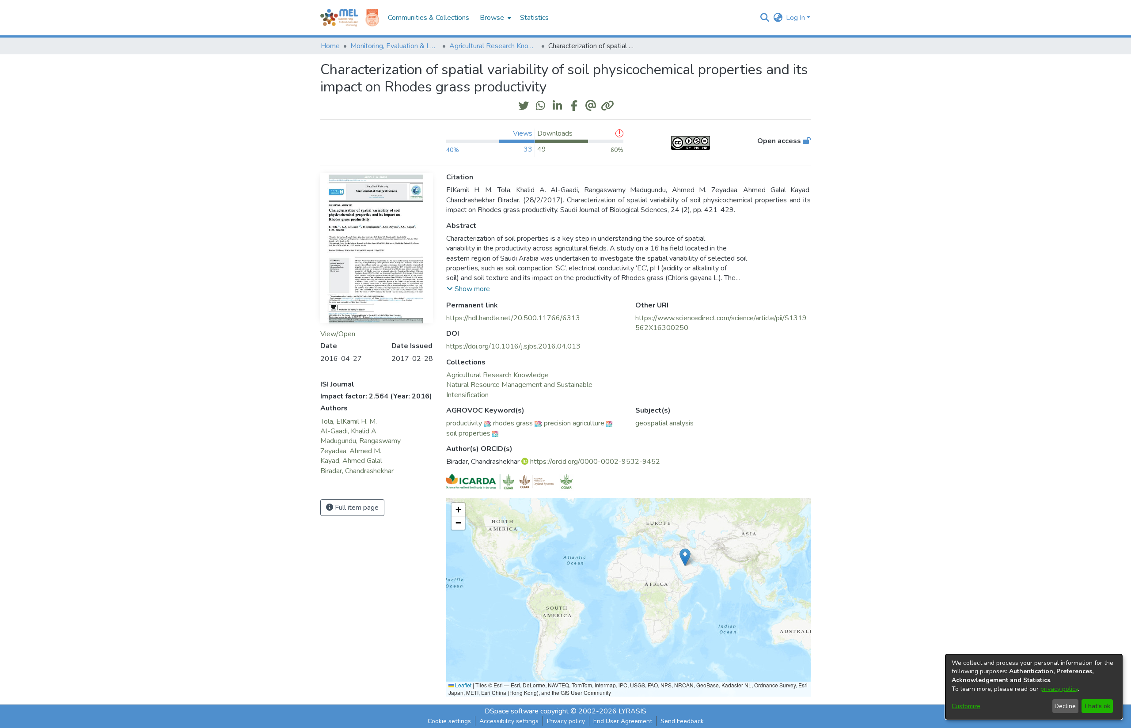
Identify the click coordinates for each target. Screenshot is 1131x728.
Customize (966, 706)
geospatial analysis (664, 423)
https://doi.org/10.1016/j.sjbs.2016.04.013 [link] (513, 346)
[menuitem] (494, 17)
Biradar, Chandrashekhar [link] (357, 471)
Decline (1065, 706)
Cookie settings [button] (449, 721)
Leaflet (462, 685)
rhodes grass (513, 423)
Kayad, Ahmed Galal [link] (351, 461)
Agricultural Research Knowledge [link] (493, 46)
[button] (764, 17)
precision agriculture (574, 423)
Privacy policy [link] (566, 721)
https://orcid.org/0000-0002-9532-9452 (595, 461)
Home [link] (330, 46)
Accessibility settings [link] (509, 721)
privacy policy (1059, 689)
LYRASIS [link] (632, 711)
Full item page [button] (356, 507)
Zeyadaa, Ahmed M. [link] (350, 451)
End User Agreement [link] (622, 721)
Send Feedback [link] (682, 721)
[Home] (339, 18)
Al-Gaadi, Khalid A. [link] (349, 431)
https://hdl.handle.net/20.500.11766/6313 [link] (513, 318)
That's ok (1097, 706)
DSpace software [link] (512, 711)
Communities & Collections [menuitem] (428, 18)
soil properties (468, 433)
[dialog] (1033, 686)
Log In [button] (796, 18)
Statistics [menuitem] (534, 18)
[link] (497, 375)
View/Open (337, 334)
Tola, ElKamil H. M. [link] (348, 421)
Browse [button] (492, 18)
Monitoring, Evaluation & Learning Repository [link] (394, 46)
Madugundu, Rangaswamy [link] (360, 441)
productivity (464, 423)
